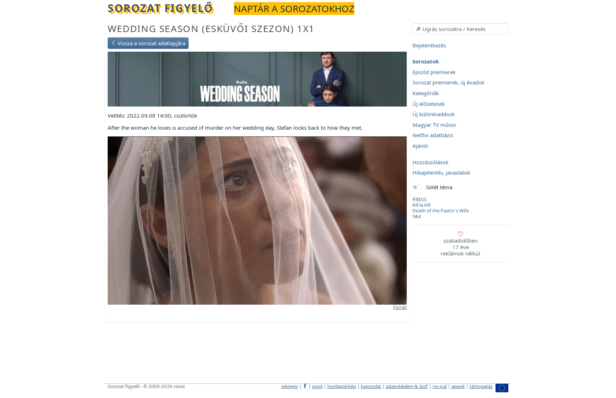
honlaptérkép (341, 386)
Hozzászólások (430, 162)
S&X (416, 216)
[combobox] (460, 29)
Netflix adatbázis (432, 135)
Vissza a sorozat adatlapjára (150, 43)
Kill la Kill (421, 205)
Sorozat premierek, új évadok (448, 82)
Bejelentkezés (429, 45)
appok (458, 386)
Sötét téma (439, 187)
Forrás (400, 307)
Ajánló (420, 145)
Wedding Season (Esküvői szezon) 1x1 (211, 28)
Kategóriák (425, 93)
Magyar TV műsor (434, 124)
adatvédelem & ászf (407, 386)
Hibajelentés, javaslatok (441, 172)
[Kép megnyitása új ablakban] (257, 219)
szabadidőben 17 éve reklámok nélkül (460, 247)
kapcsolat (371, 386)
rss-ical (439, 386)
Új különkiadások (433, 114)
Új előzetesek (428, 103)
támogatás (481, 386)
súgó (317, 386)
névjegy (289, 386)
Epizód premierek (434, 72)
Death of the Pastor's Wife (440, 210)
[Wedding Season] (257, 78)
